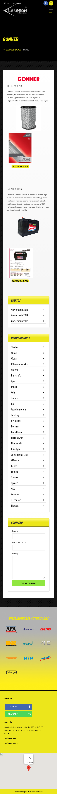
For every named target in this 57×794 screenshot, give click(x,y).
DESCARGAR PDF (20, 166)
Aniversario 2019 (19, 315)
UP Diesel (16, 420)
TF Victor (16, 500)
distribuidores (13, 49)
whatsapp (13, 713)
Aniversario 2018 (19, 309)
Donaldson (16, 432)
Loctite (14, 471)
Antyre (14, 369)
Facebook (12, 706)
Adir (13, 392)
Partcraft (16, 375)
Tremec (15, 477)
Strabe (14, 347)
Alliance (15, 460)
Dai (12, 403)
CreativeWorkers (35, 791)
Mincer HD (16, 443)
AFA (13, 488)
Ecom (14, 466)
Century (15, 415)
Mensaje (15, 553)
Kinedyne (16, 449)
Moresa (15, 505)
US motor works (19, 364)
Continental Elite (19, 454)
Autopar (15, 494)
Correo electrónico (19, 542)
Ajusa (14, 358)
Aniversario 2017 (19, 321)
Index (14, 386)
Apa (13, 381)
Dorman (15, 426)
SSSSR (14, 352)
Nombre (15, 531)
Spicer (14, 483)
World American (19, 409)
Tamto (14, 398)
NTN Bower (17, 437)
